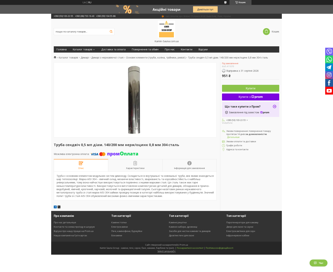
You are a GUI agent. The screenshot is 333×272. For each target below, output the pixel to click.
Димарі (85, 57)
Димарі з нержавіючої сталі (107, 57)
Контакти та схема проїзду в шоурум (74, 226)
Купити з (245, 97)
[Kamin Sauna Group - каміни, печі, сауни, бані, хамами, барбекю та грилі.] (167, 29)
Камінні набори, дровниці (183, 226)
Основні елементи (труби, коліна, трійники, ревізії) (156, 57)
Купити (250, 88)
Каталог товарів (82, 49)
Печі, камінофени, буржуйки (126, 231)
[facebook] (55, 207)
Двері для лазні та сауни (239, 226)
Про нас (170, 49)
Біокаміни (116, 235)
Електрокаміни (119, 226)
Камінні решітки (178, 222)
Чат (321, 263)
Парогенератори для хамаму (242, 222)
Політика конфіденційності (219, 247)
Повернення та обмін (145, 49)
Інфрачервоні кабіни (237, 235)
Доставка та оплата (113, 49)
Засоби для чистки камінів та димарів (190, 231)
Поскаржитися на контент (190, 247)
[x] (59, 207)
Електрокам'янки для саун (240, 231)
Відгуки (203, 49)
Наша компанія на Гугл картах (70, 235)
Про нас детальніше (65, 222)
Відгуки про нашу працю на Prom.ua (73, 231)
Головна (61, 49)
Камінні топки (119, 222)
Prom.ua (184, 244)
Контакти (186, 49)
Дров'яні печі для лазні (181, 235)
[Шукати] (111, 31)
